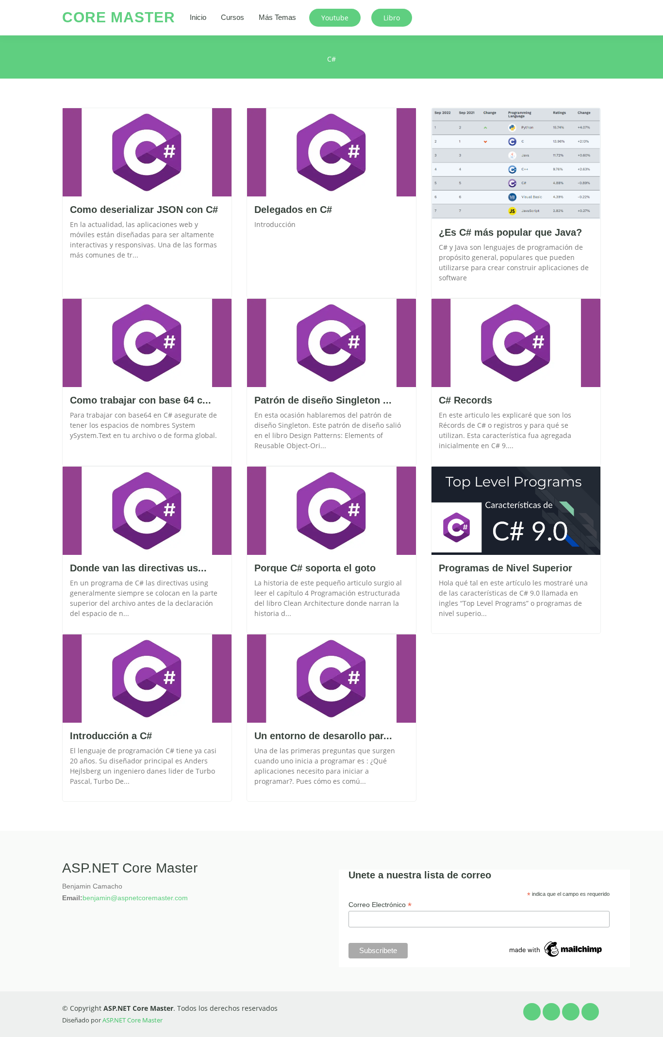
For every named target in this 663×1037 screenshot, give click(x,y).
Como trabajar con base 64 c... (140, 400)
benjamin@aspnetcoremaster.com (135, 898)
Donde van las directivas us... (138, 568)
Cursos (232, 17)
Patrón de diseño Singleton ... (323, 400)
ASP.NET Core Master (132, 1020)
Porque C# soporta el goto (315, 568)
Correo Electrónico (380, 904)
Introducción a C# (111, 735)
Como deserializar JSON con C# (144, 209)
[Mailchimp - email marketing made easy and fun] (556, 949)
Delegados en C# (293, 209)
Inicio (198, 17)
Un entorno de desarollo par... (323, 735)
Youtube (334, 17)
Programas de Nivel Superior (505, 568)
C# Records (465, 400)
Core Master (118, 17)
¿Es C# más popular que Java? (510, 232)
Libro (391, 17)
